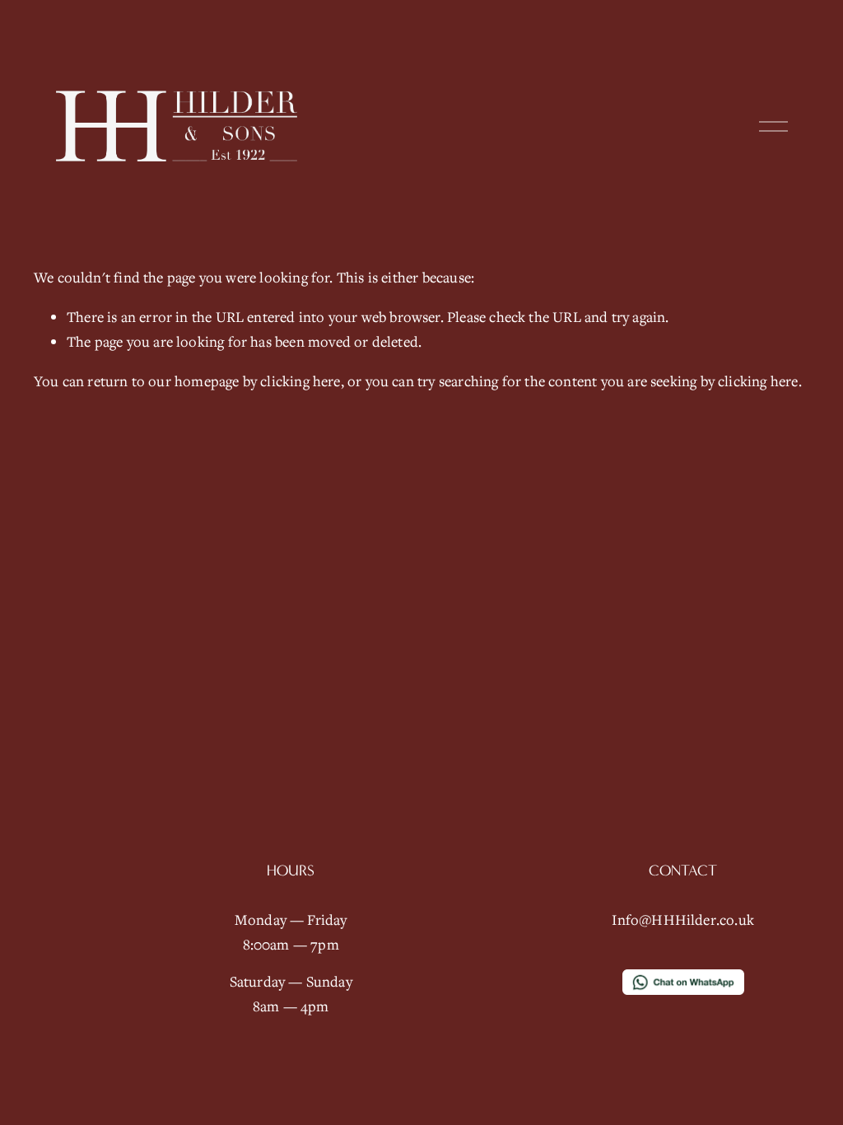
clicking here (300, 380)
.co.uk (735, 919)
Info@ (631, 919)
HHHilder (683, 919)
